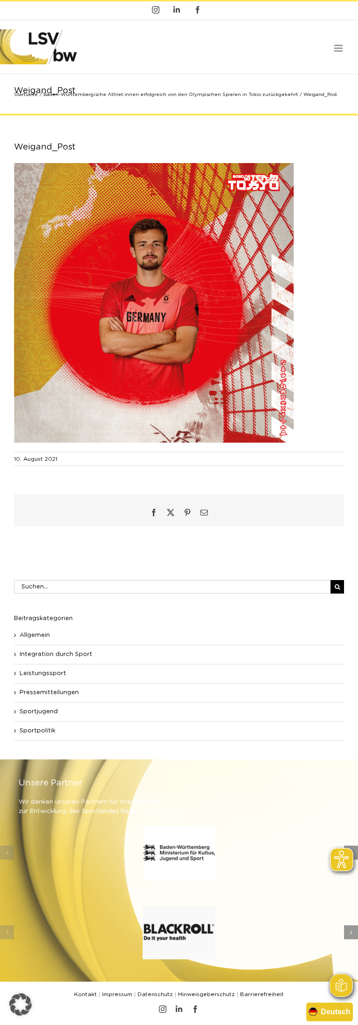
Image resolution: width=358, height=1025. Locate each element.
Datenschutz (155, 994)
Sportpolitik (37, 731)
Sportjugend (39, 712)
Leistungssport (43, 673)
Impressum (117, 994)
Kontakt (85, 994)
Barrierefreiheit (262, 994)
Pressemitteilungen (49, 693)
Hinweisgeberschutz (206, 994)
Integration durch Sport (56, 654)
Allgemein (35, 635)
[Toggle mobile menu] (339, 48)
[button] (7, 853)
